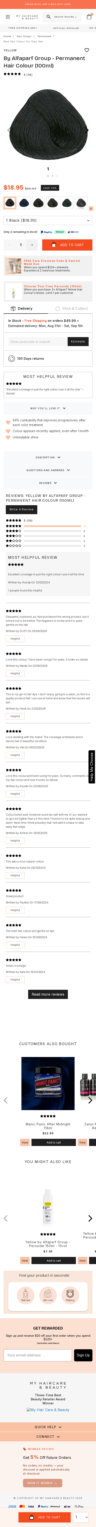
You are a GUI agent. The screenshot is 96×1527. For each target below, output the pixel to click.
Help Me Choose (91, 766)
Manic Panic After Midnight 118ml (48, 1126)
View (25, 1142)
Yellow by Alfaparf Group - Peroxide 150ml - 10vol (48, 1244)
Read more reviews (48, 994)
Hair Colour (24, 36)
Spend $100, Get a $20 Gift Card (48, 4)
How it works (42, 1483)
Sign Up (83, 1355)
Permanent (44, 36)
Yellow (10, 50)
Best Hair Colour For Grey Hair (23, 41)
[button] (86, 130)
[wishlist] (86, 50)
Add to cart (54, 1142)
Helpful (15, 638)
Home (7, 36)
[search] (48, 16)
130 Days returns (30, 358)
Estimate (78, 341)
